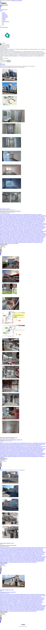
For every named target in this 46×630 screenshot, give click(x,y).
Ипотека (3, 18)
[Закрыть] (1, 1)
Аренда (3, 12)
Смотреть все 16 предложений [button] (18, 67)
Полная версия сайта (23, 626)
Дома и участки (5, 15)
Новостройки (4, 14)
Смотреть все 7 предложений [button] (19, 470)
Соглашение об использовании (16, 0)
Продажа (4, 13)
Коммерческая (4, 17)
